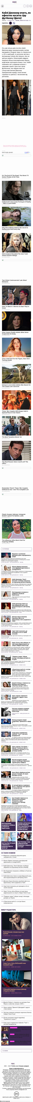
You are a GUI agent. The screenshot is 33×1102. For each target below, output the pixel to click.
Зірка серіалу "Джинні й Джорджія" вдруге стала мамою (19, 697)
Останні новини (8, 853)
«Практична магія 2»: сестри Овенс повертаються (21, 670)
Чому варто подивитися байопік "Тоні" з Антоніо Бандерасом (20, 734)
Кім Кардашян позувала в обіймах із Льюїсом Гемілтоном (20, 593)
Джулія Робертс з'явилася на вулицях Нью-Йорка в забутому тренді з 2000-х (21, 684)
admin (21, 713)
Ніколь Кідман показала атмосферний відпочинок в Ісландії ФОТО (21, 568)
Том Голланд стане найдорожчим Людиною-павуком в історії (24, 844)
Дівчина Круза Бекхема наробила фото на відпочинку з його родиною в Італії (21, 619)
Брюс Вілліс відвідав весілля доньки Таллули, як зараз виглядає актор (21, 774)
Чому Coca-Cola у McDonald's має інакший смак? (14, 964)
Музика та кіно (22, 665)
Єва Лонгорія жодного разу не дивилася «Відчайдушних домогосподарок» (20, 1029)
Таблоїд (4, 20)
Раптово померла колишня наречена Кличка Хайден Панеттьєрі (20, 710)
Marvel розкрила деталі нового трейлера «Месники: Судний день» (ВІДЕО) (21, 761)
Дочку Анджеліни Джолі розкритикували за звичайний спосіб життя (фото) (19, 1036)
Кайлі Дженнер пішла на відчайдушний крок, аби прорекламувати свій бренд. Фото (21, 606)
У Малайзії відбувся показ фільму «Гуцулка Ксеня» (14, 990)
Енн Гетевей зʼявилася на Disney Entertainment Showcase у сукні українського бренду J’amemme (20, 800)
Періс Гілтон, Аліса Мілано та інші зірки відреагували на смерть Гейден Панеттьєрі (21, 644)
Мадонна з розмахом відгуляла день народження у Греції (21, 555)
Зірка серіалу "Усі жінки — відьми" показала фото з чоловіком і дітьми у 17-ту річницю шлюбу (20, 749)
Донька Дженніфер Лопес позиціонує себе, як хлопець (20, 1042)
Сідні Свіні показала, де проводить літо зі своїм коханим (19, 632)
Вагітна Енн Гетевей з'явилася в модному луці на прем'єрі (8, 845)
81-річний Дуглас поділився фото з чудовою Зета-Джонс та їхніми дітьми (21, 787)
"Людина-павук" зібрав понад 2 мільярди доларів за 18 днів (21, 658)
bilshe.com (15, 1066)
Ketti (11, 562)
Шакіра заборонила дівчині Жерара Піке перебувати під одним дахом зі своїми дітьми (25, 826)
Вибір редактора (8, 910)
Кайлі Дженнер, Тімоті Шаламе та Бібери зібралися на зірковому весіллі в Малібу (21, 581)
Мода (20, 612)
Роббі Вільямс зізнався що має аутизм (13, 933)
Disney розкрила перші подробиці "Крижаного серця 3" (21, 721)
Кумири (13, 714)
